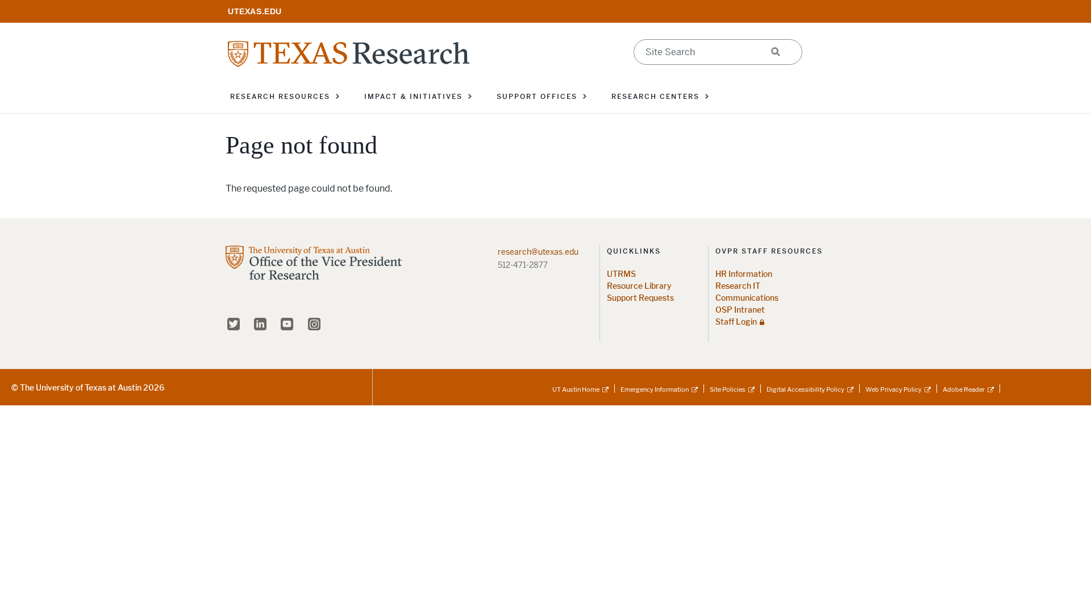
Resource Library (639, 286)
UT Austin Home (575, 389)
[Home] (348, 53)
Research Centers (655, 96)
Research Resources (280, 96)
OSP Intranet (740, 310)
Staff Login (736, 322)
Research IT (737, 286)
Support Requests (640, 298)
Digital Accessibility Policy (805, 389)
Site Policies (728, 389)
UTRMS (621, 274)
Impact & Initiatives (413, 96)
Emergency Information (655, 389)
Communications (746, 298)
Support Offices (537, 96)
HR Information (743, 274)
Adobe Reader (964, 389)
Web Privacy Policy (893, 389)
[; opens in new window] (255, 11)
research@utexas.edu (538, 252)
